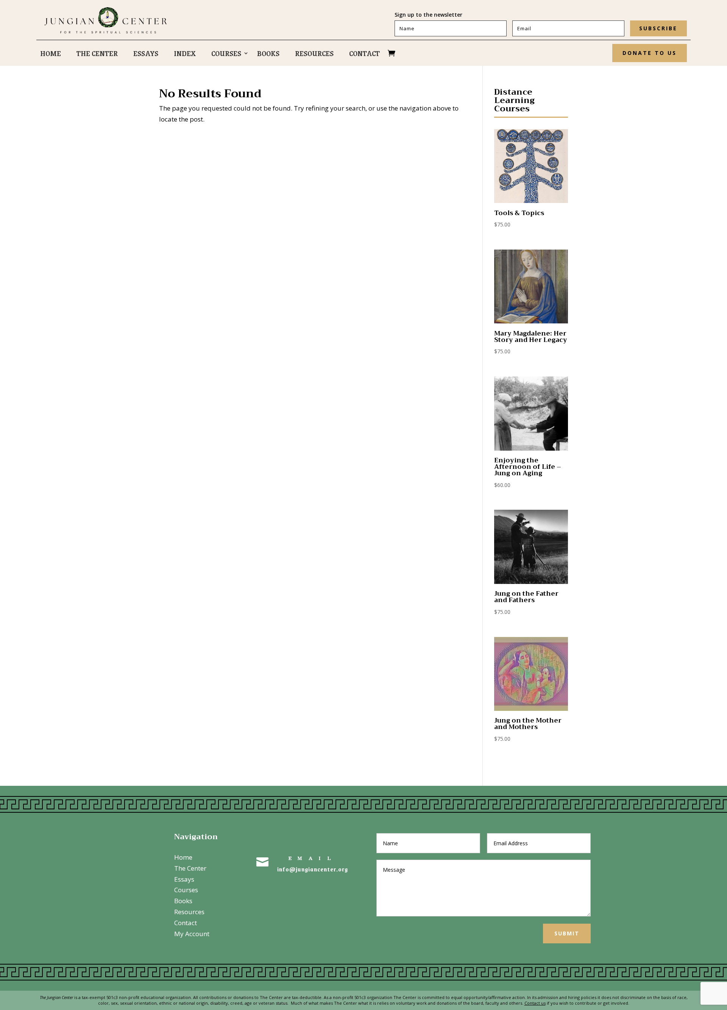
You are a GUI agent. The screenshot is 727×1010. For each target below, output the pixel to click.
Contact (364, 54)
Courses (226, 54)
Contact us (535, 1003)
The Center (97, 54)
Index (185, 54)
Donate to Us (649, 52)
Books (268, 54)
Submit (566, 933)
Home (50, 54)
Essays (145, 54)
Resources (314, 54)
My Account (191, 933)
